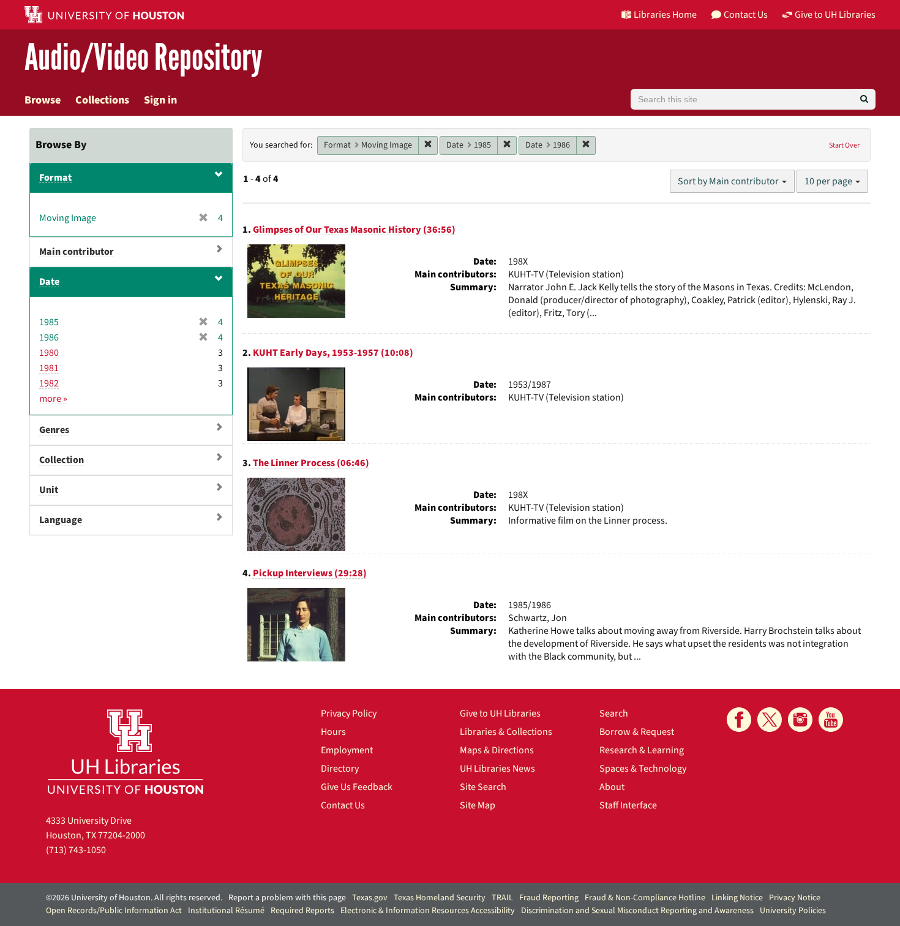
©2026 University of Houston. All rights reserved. (134, 898)
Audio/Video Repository (143, 58)
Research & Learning (641, 750)
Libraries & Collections (506, 732)
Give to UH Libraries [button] (835, 14)
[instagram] (800, 719)
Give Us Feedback (356, 787)
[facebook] (739, 719)
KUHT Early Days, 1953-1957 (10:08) (333, 352)
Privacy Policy (349, 713)
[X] (769, 719)
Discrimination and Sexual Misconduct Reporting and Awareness (637, 911)
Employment (347, 750)
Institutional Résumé (226, 911)
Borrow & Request (636, 732)
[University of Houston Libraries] (125, 751)
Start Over (844, 145)
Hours (333, 732)
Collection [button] (61, 460)
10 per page (829, 181)
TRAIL (502, 898)
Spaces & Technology (642, 768)
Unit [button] (48, 490)
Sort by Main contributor (729, 181)
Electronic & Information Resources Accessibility (427, 911)
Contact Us (343, 805)
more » (53, 398)
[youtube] (831, 719)
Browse (42, 100)
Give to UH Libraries (500, 713)
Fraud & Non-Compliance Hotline (645, 898)
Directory (340, 768)
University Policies (793, 911)
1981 (49, 368)
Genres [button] (54, 430)
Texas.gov (370, 898)
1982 (49, 383)
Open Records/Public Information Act (114, 911)
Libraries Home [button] (665, 14)
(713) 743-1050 (76, 850)
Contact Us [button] (746, 14)
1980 (49, 352)
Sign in (160, 100)
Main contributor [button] (76, 251)
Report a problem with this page (287, 898)
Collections (102, 100)
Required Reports (302, 911)
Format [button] (55, 177)
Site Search (483, 787)
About (611, 787)
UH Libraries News (497, 768)
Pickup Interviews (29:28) (310, 573)
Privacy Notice (794, 898)
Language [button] (60, 520)
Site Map (477, 805)
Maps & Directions (497, 750)
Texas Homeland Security (440, 898)
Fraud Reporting (549, 898)
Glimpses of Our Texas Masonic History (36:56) (354, 229)
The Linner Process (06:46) (311, 463)
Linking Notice (737, 898)
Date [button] (49, 281)
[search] (864, 99)
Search (613, 713)
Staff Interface (628, 805)
